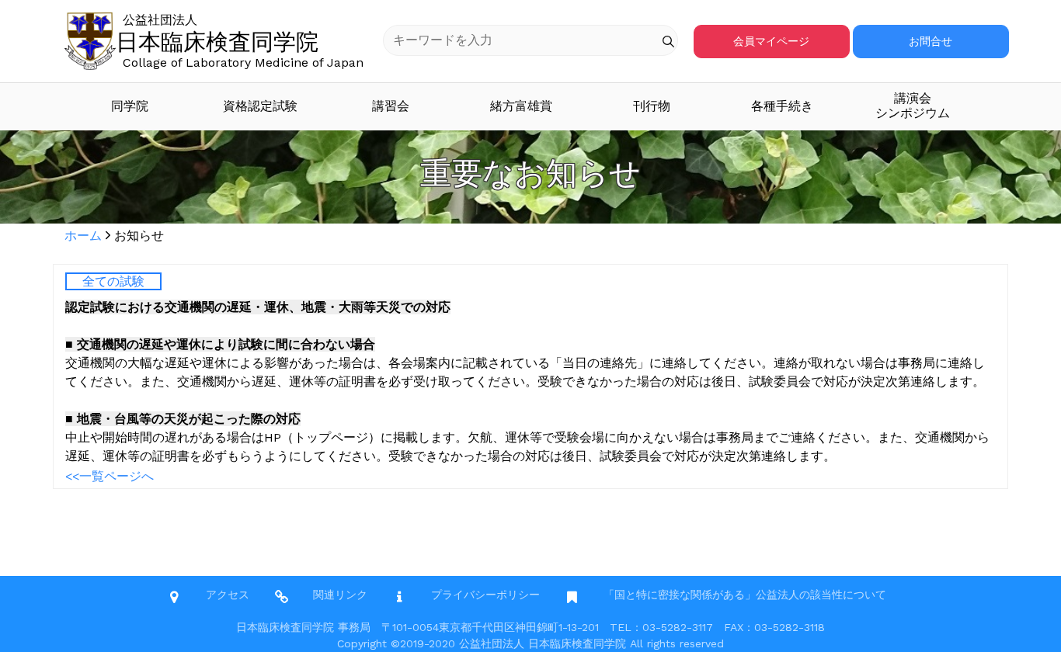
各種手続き (782, 106)
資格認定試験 (260, 106)
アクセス (227, 594)
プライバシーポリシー (485, 594)
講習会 (390, 106)
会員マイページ (771, 41)
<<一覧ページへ (109, 476)
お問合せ (930, 41)
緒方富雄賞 (521, 106)
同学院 (129, 106)
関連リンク (340, 594)
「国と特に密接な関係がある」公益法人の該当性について (745, 594)
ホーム (83, 235)
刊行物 (651, 106)
